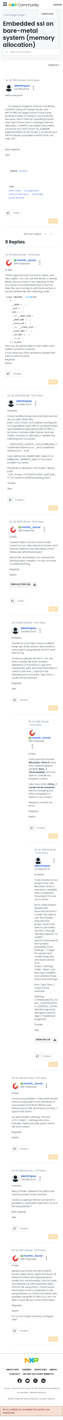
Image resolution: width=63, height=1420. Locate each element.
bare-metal (15, 190)
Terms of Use (18, 1388)
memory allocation (19, 194)
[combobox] (31, 52)
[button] (33, 88)
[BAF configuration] (45, 234)
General (23, 171)
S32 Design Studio (14, 15)
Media (53, 1369)
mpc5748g (37, 194)
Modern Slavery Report (49, 1388)
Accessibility (22, 1392)
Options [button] (52, 65)
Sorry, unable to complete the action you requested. (26, 1411)
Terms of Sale (31, 1388)
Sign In (57, 4)
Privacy (7, 1388)
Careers (27, 1369)
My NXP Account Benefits (38, 1374)
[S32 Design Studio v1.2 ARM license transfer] (50, 234)
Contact (14, 1374)
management (31, 190)
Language (47, 13)
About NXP (12, 1369)
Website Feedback (38, 1392)
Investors (41, 1369)
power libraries (16, 197)
